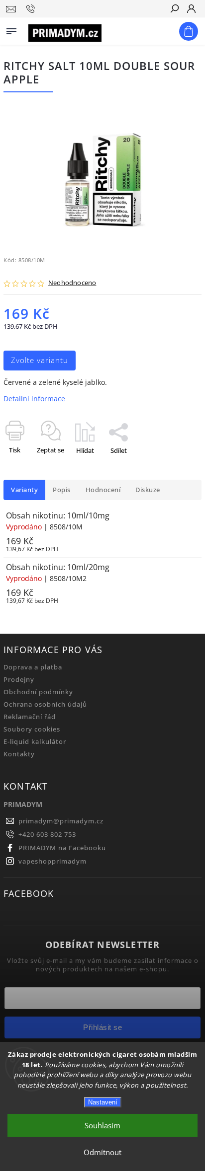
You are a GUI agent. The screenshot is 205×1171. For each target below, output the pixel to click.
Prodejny (18, 679)
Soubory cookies (31, 729)
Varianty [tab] (24, 490)
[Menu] (11, 29)
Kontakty (19, 754)
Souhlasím (102, 1125)
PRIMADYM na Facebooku (62, 848)
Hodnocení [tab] (103, 490)
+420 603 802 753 (47, 834)
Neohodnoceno (72, 283)
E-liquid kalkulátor (34, 741)
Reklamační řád (29, 717)
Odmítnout (102, 1152)
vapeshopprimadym (52, 861)
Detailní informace (34, 398)
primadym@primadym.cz (60, 821)
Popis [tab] (62, 490)
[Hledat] (174, 9)
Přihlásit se (102, 1027)
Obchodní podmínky (38, 692)
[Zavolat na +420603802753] (32, 8)
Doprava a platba (32, 667)
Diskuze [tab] (147, 490)
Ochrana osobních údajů (45, 704)
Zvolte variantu (39, 360)
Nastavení (102, 1102)
